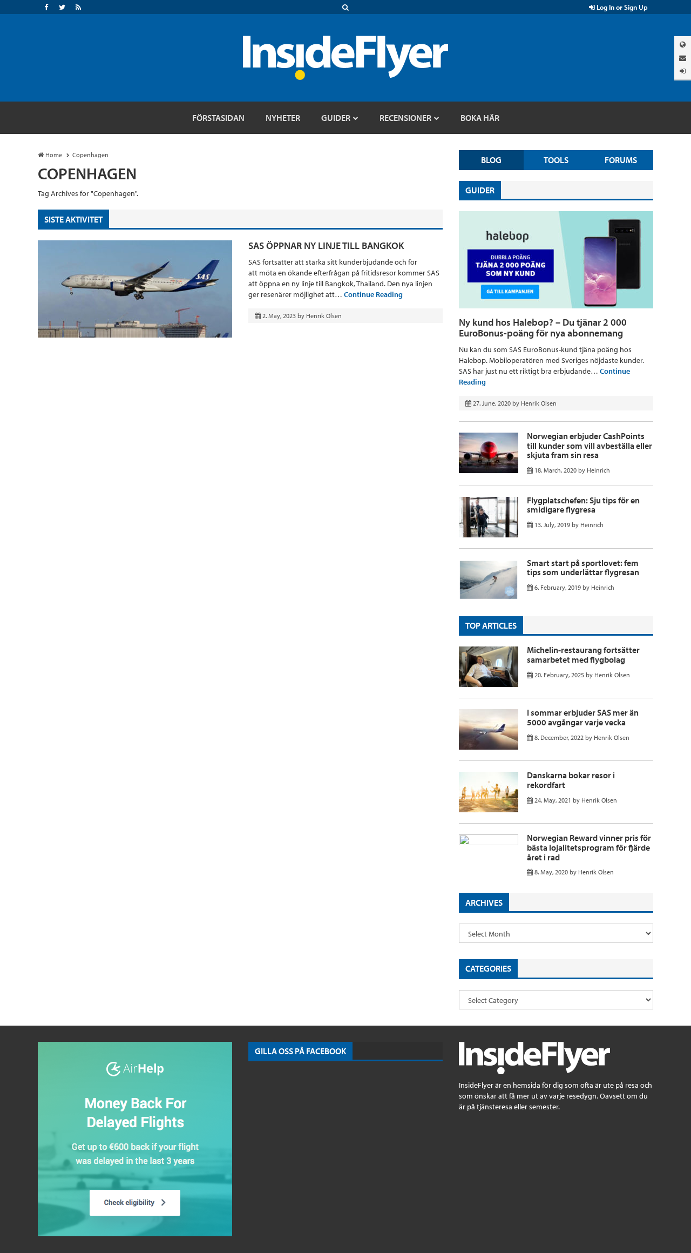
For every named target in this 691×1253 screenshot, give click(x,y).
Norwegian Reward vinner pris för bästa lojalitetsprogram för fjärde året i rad (589, 847)
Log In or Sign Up (621, 7)
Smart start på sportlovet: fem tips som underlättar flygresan (583, 567)
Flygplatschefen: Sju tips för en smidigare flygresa (583, 505)
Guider (479, 190)
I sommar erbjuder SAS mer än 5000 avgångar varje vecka (583, 717)
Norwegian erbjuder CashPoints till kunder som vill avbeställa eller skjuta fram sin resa (589, 445)
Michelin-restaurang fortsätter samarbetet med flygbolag (583, 654)
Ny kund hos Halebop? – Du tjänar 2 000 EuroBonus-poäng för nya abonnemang (543, 327)
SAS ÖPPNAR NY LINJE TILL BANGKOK (326, 245)
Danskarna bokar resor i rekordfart (571, 780)
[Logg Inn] (683, 71)
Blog (491, 159)
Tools (556, 159)
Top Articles (491, 625)
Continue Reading (373, 294)
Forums (621, 159)
